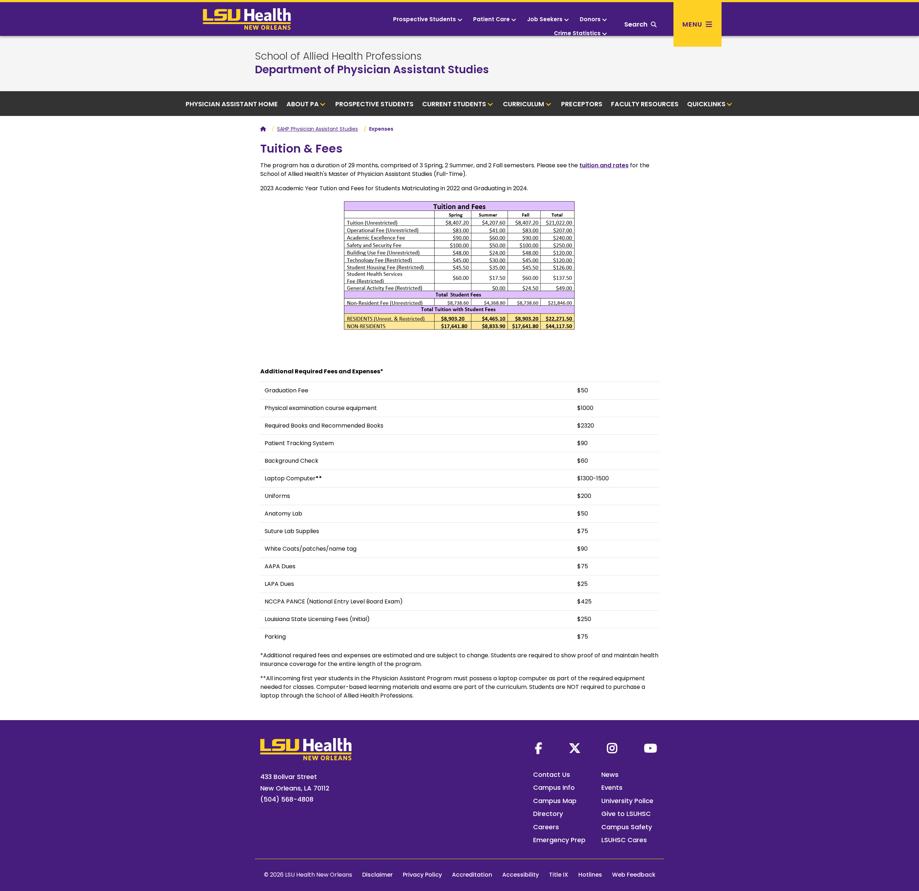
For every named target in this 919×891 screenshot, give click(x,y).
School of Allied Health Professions (338, 56)
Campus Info (554, 787)
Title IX (558, 875)
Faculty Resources (644, 103)
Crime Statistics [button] (577, 33)
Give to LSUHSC (626, 813)
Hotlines (590, 875)
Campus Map (555, 800)
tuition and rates (604, 165)
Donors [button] (590, 19)
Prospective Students (374, 103)
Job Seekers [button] (545, 19)
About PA (302, 103)
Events (611, 787)
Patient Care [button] (491, 19)
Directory (548, 813)
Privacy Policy (422, 875)
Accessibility (520, 875)
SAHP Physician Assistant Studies (317, 128)
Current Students (454, 103)
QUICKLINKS (706, 103)
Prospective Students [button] (424, 19)
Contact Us (551, 774)
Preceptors (581, 103)
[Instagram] (612, 748)
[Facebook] (538, 748)
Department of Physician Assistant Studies (372, 69)
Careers (546, 826)
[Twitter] (574, 748)
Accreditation (472, 875)
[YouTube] (650, 748)
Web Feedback (634, 875)
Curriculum (523, 103)
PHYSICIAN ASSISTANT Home (232, 103)
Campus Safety (626, 826)
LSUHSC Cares (624, 839)
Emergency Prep (559, 839)
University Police (627, 800)
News (610, 774)
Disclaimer (377, 875)
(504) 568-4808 (286, 799)
